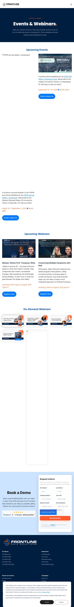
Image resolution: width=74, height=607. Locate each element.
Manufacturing (46, 559)
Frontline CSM (6, 562)
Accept (47, 602)
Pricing (44, 581)
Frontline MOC (6, 557)
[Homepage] (20, 541)
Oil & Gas (45, 557)
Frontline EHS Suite (8, 564)
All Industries (46, 554)
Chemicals (45, 562)
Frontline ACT (6, 554)
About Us (45, 578)
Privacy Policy (46, 592)
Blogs (4, 581)
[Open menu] (71, 4)
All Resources (6, 578)
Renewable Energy (48, 564)
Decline (61, 602)
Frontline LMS (6, 559)
